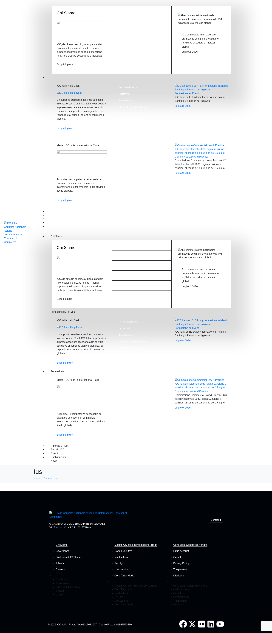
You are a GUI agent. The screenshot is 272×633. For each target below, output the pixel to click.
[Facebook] (183, 624)
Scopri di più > (65, 64)
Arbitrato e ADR (53, 211)
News (48, 226)
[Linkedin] (211, 624)
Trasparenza (180, 569)
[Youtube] (220, 624)
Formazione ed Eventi (187, 93)
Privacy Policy (181, 563)
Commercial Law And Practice (191, 156)
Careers (60, 569)
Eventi (48, 219)
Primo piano (184, 26)
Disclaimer (179, 575)
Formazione (51, 137)
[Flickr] (202, 624)
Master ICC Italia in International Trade (135, 545)
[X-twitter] (192, 624)
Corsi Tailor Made (124, 575)
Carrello (177, 557)
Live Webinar (121, 569)
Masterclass (121, 557)
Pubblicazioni (52, 223)
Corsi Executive (123, 551)
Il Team (60, 563)
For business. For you (56, 77)
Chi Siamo (50, 2)
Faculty (118, 563)
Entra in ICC (51, 215)
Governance (62, 551)
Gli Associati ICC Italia (68, 557)
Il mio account (181, 551)
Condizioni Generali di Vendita (190, 545)
